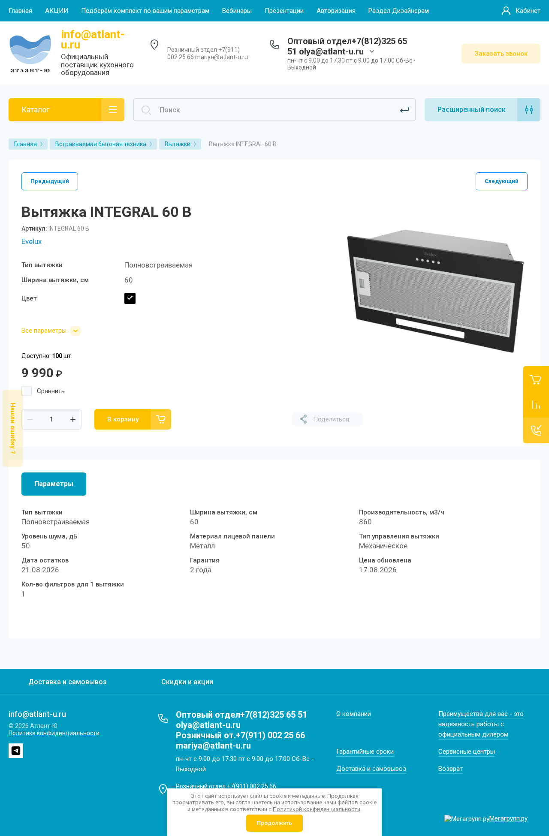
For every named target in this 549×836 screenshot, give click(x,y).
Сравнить (51, 391)
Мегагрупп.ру (508, 818)
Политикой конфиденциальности (316, 809)
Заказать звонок (501, 53)
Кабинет (528, 11)
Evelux (31, 241)
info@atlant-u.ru (93, 39)
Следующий (502, 181)
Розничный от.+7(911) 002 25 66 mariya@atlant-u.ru (240, 740)
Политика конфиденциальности (54, 733)
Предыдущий (49, 181)
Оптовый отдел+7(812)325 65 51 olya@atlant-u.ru (347, 46)
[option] (435, 291)
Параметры (53, 484)
